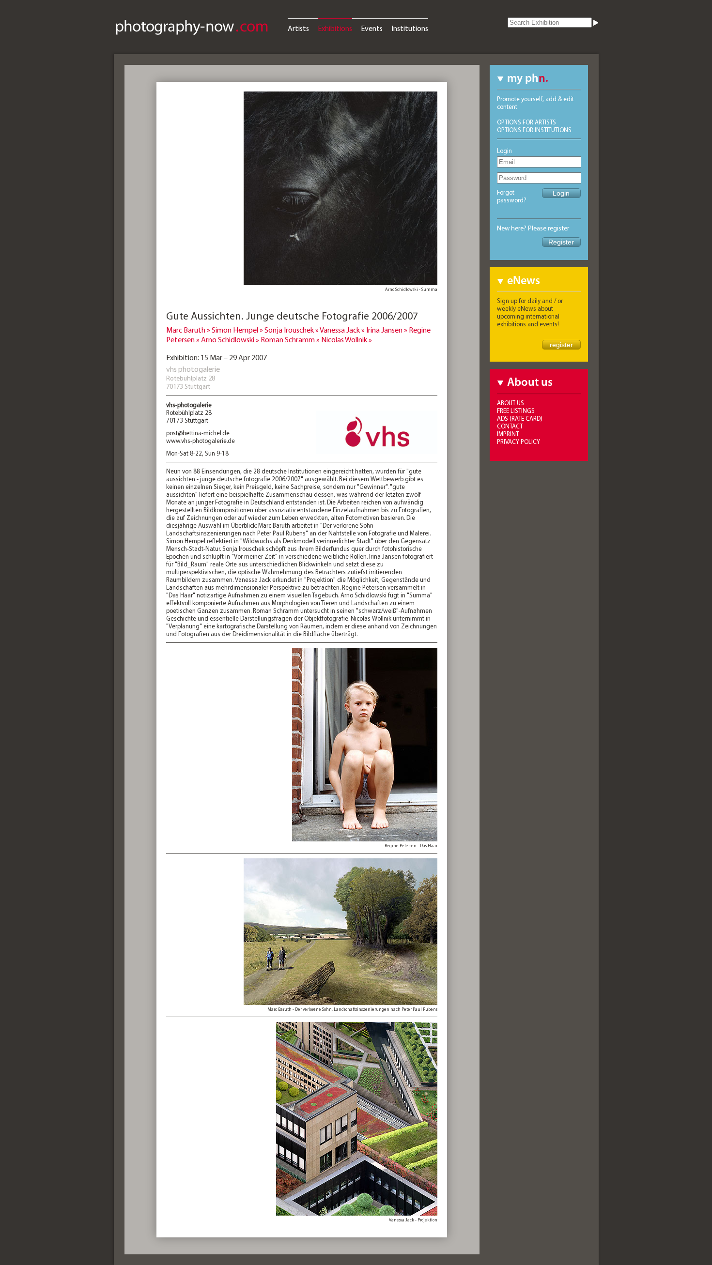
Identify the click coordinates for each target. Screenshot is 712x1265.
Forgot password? (511, 196)
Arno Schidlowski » (231, 339)
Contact (510, 426)
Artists (298, 28)
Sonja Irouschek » (292, 330)
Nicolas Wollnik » (346, 339)
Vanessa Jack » (343, 330)
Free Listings (516, 410)
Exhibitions (335, 28)
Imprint (508, 434)
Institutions (409, 28)
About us (510, 403)
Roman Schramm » (291, 339)
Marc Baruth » (189, 330)
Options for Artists (526, 122)
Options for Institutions (534, 130)
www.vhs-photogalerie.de (200, 440)
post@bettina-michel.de (198, 433)
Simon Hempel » (238, 330)
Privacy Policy (518, 441)
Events (372, 28)
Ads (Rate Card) (519, 418)
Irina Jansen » (387, 330)
